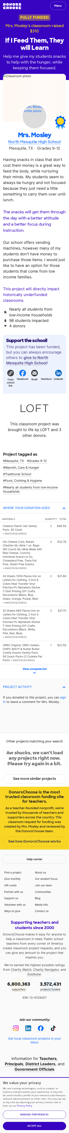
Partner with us (13, 891)
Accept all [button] (34, 1125)
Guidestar (34, 974)
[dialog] (34, 1105)
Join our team (43, 885)
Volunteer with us (14, 904)
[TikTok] (53, 1028)
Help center (34, 859)
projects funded (50, 986)
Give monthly (12, 878)
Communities (43, 891)
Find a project (12, 872)
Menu (58, 5)
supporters (18, 986)
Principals (14, 1064)
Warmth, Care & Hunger (22, 467)
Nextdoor (46, 379)
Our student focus (46, 878)
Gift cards (10, 885)
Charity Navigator (46, 969)
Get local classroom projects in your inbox (34, 1040)
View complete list (35, 668)
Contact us (41, 911)
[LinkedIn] (28, 1028)
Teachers (48, 1058)
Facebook (22, 379)
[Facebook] (40, 1028)
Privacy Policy (24, 1105)
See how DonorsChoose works (34, 841)
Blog (37, 898)
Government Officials (34, 1069)
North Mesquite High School (34, 141)
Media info (41, 904)
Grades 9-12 (38, 461)
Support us (11, 898)
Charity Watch (21, 969)
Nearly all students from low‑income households (30, 489)
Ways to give (12, 911)
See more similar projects (34, 778)
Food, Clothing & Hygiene (23, 480)
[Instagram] (15, 1028)
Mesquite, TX (14, 461)
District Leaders (40, 1064)
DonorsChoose (12, 6)
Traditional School (18, 474)
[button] (10, 378)
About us (40, 872)
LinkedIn (58, 379)
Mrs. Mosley (34, 135)
